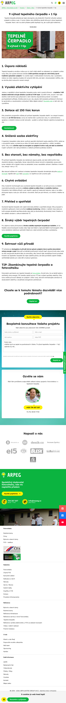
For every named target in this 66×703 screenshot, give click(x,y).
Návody (6, 582)
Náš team (6, 645)
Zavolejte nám (48, 101)
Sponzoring (7, 648)
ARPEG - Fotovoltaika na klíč (10, 7)
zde (53, 356)
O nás (5, 634)
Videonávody (7, 668)
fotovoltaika (36, 273)
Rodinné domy (8, 533)
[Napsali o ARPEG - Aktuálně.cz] (12, 442)
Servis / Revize (8, 585)
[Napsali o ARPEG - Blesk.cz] (36, 451)
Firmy (5, 536)
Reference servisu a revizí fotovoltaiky (15, 616)
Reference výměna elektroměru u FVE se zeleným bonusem (22, 623)
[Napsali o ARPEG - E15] (12, 451)
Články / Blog (7, 671)
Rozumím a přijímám (18, 699)
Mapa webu (7, 683)
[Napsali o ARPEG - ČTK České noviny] (23, 451)
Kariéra (5, 651)
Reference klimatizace (10, 613)
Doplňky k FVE (8, 591)
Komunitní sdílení (8, 576)
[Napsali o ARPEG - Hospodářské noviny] (24, 442)
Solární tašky (7, 588)
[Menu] (63, 3)
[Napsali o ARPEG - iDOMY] (33, 459)
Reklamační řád (8, 665)
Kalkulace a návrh (9, 579)
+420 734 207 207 (33, 407)
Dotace (5, 594)
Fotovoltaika (7, 528)
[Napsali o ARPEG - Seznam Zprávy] (53, 442)
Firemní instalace (8, 629)
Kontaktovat (9, 128)
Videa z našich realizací (11, 626)
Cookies (6, 677)
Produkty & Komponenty (11, 597)
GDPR (5, 662)
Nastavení (4, 699)
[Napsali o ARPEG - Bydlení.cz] (53, 451)
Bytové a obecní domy (10, 539)
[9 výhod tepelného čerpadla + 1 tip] (33, 44)
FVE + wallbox (8, 542)
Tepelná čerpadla (9, 620)
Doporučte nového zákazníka (13, 642)
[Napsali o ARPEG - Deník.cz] (37, 442)
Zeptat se (33, 301)
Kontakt (5, 680)
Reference (6, 603)
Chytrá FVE (7, 572)
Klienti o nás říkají (9, 639)
